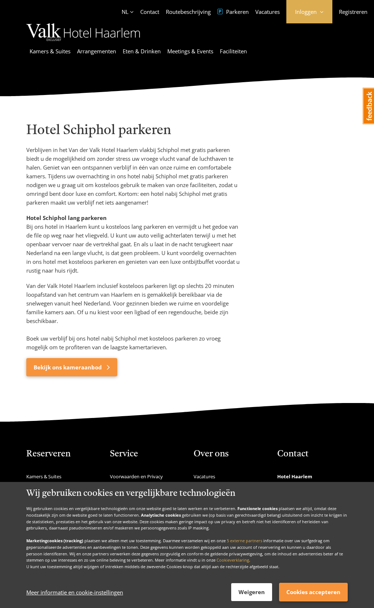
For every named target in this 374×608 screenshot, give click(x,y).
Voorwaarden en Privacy (136, 476)
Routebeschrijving (188, 11)
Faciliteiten (233, 51)
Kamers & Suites (50, 51)
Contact (149, 11)
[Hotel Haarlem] (83, 42)
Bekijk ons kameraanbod (68, 367)
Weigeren (251, 592)
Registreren (353, 11)
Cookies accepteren (313, 592)
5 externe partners (244, 540)
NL (125, 11)
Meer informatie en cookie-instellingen (74, 592)
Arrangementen (96, 51)
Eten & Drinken (142, 51)
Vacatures (267, 11)
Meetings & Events (190, 51)
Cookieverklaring (233, 560)
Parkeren (237, 11)
